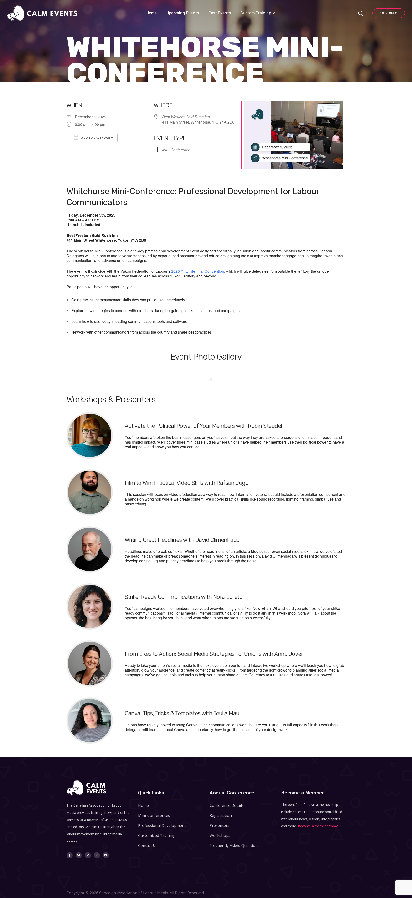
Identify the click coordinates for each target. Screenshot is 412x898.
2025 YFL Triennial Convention (197, 271)
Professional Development (162, 825)
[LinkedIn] (97, 855)
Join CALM (388, 13)
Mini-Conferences (154, 815)
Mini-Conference (176, 149)
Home (143, 805)
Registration (221, 815)
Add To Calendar (95, 137)
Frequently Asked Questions (235, 845)
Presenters (219, 825)
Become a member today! (318, 826)
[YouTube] (106, 855)
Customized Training (156, 835)
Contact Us (148, 845)
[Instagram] (88, 855)
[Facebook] (70, 855)
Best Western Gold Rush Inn (186, 117)
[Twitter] (79, 855)
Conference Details (227, 805)
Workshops (220, 835)
